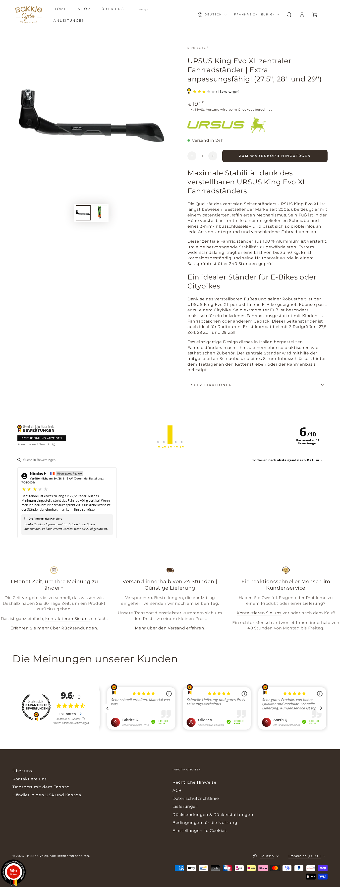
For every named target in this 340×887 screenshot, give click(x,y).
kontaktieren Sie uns (67, 618)
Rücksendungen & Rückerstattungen (212, 814)
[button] (289, 14)
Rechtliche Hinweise (194, 782)
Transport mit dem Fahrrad (41, 787)
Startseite (196, 47)
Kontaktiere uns (29, 779)
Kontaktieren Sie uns (259, 613)
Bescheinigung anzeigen (41, 438)
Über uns (22, 770)
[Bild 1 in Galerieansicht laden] (83, 212)
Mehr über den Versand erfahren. (170, 628)
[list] (170, 600)
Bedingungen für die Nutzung (204, 822)
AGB (177, 790)
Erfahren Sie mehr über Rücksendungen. (54, 628)
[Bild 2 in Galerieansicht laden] (99, 212)
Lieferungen (185, 806)
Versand (212, 109)
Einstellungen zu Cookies (199, 830)
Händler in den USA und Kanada (46, 795)
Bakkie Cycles (37, 856)
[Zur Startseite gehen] (28, 14)
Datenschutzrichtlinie (195, 798)
